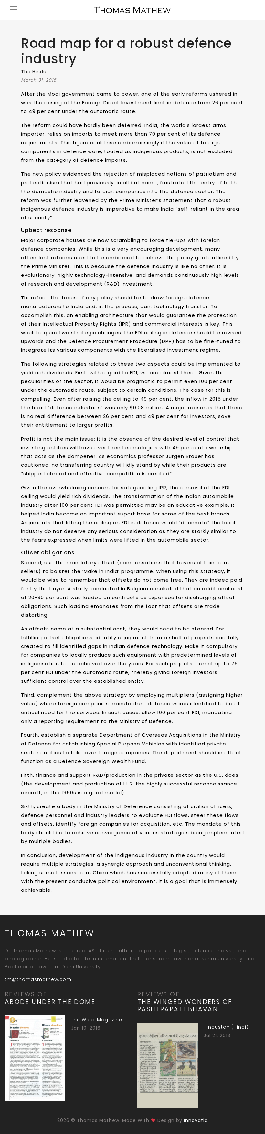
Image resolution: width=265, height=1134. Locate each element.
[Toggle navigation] (10, 8)
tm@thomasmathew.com (38, 979)
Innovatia (196, 1120)
